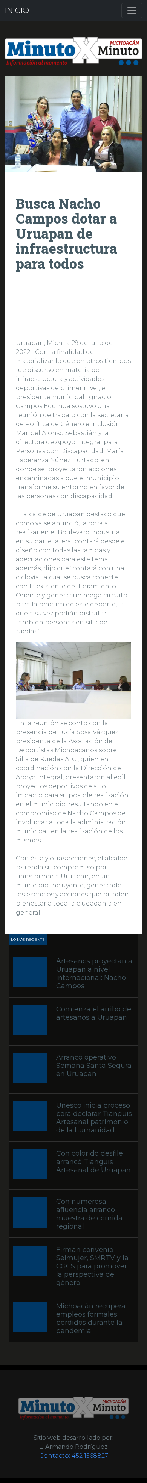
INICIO (17, 10)
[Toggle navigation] (131, 10)
